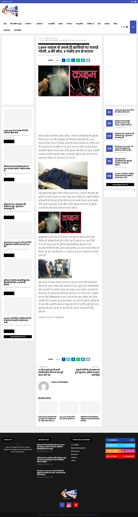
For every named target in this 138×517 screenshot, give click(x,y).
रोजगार (69, 24)
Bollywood (75, 451)
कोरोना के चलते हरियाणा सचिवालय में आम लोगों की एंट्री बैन (90, 419)
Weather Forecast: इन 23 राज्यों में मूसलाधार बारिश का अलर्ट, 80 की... (17, 244)
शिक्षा (115, 24)
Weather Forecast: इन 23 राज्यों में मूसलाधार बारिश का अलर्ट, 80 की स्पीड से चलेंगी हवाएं (51, 473)
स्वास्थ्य (107, 24)
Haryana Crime (66, 44)
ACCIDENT (75, 445)
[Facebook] (122, 27)
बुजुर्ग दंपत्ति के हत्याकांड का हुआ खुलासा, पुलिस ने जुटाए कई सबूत (87, 372)
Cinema (74, 457)
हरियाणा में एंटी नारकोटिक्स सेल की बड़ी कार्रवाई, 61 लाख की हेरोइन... (17, 282)
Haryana (58, 44)
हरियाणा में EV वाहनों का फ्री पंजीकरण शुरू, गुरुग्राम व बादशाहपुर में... (15, 206)
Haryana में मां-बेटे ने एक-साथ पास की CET (67, 418)
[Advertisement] (69, 117)
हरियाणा (40, 24)
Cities (73, 461)
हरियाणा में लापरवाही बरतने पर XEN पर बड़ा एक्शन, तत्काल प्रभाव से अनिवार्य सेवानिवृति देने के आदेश (51, 447)
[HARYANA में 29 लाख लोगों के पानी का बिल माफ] (18, 118)
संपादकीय (17, 30)
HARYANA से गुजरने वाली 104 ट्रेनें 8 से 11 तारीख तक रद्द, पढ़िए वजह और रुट (47, 419)
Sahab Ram (10, 173)
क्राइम (60, 24)
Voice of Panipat (45, 55)
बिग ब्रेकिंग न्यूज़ (16, 24)
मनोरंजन (7, 30)
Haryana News (77, 44)
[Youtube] (127, 27)
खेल (99, 24)
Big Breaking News (44, 44)
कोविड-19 (90, 24)
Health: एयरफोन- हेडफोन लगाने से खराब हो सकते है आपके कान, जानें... (17, 320)
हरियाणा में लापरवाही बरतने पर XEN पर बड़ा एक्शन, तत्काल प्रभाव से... (17, 168)
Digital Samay (94, 515)
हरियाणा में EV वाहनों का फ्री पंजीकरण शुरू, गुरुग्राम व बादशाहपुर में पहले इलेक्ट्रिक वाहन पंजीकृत (52, 460)
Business (74, 454)
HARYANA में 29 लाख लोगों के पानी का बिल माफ (16, 131)
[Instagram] (124, 27)
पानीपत (28, 24)
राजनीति (51, 24)
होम (5, 24)
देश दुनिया (79, 24)
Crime (52, 44)
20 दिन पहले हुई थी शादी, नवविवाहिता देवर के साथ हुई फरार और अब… (50, 372)
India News (85, 44)
